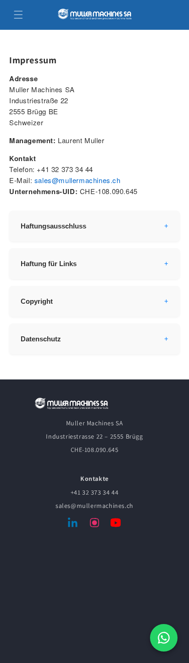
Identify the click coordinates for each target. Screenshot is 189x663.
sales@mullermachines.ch (77, 180)
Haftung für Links (49, 263)
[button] (18, 15)
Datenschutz (41, 339)
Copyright (37, 301)
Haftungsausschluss (53, 226)
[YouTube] (115, 524)
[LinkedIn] (73, 524)
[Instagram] (94, 524)
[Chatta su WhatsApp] (164, 638)
